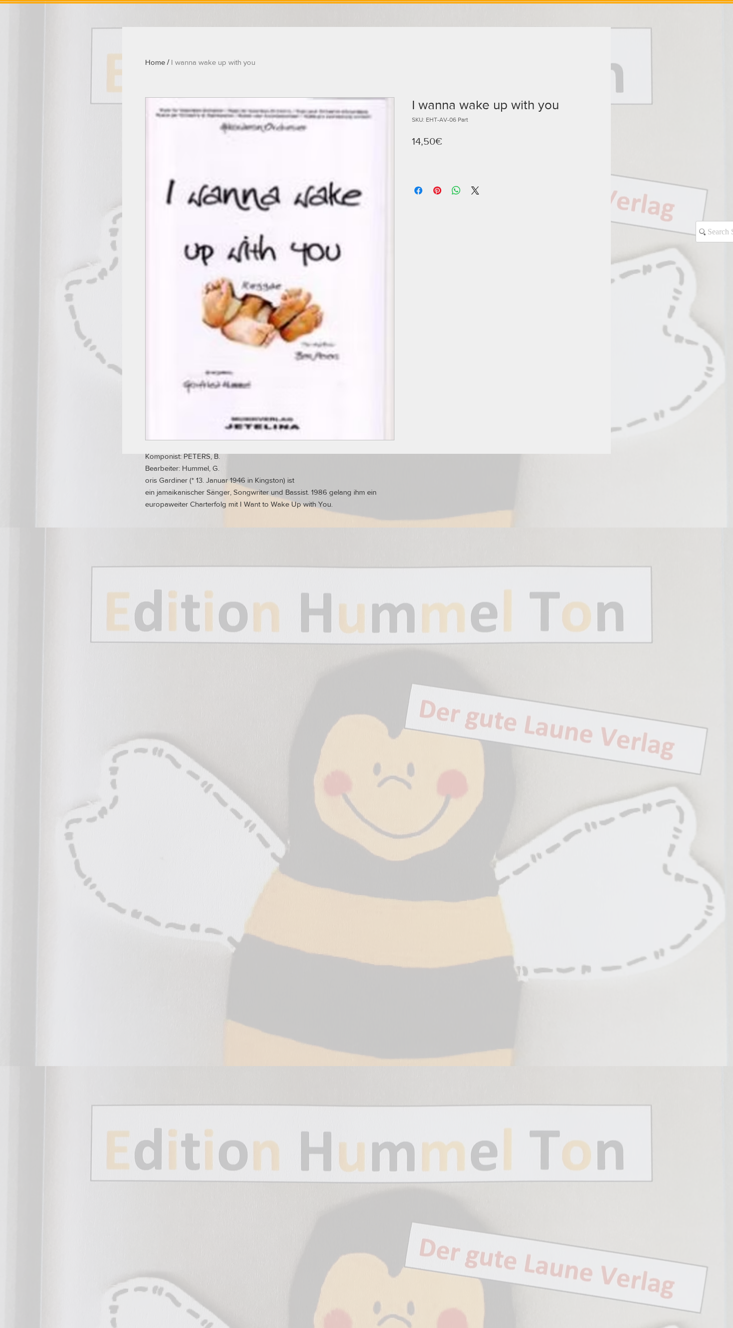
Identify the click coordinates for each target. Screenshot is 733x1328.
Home (155, 62)
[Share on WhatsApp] (456, 190)
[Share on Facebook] (418, 190)
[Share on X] (475, 190)
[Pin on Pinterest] (437, 190)
